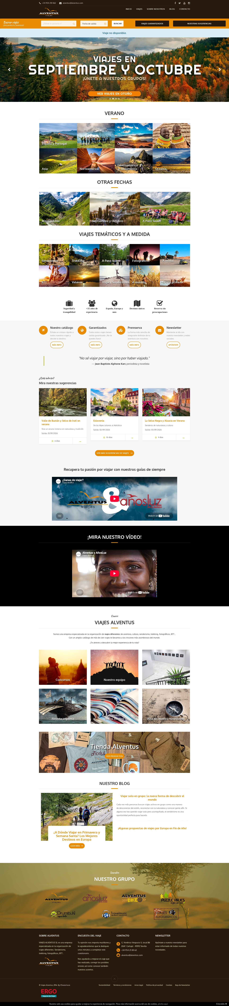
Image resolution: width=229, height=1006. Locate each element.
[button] (9, 69)
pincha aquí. (163, 1004)
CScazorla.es (65, 985)
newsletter (177, 942)
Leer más (75, 845)
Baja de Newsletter (182, 985)
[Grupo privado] (175, 276)
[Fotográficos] (145, 254)
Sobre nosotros (156, 9)
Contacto (184, 9)
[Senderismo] (54, 254)
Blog (172, 9)
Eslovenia (98, 420)
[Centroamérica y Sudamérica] (134, 160)
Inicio (129, 9)
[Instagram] (189, 3)
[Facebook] (175, 3)
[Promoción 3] (114, 69)
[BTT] (54, 276)
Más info (56, 345)
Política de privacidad (154, 985)
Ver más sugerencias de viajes (113, 453)
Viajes (139, 9)
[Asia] (58, 160)
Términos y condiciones (122, 985)
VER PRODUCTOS (114, 756)
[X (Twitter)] (179, 3)
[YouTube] (184, 3)
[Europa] (96, 135)
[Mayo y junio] (64, 208)
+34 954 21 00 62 (129, 950)
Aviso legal (139, 985)
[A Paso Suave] (165, 208)
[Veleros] (84, 276)
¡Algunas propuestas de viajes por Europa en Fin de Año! (152, 828)
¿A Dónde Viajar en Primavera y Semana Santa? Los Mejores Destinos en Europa (77, 835)
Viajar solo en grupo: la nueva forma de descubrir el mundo (152, 797)
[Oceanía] (171, 160)
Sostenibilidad (104, 985)
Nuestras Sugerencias (199, 23)
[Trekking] (84, 254)
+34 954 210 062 (49, 3)
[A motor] (175, 254)
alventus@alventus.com (73, 3)
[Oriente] (134, 135)
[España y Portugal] (58, 135)
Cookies (169, 985)
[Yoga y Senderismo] (114, 276)
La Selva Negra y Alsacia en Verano (165, 420)
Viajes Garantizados (152, 23)
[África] (171, 135)
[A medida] (145, 276)
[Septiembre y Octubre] (115, 208)
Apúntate (173, 345)
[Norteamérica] (96, 160)
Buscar (118, 23)
